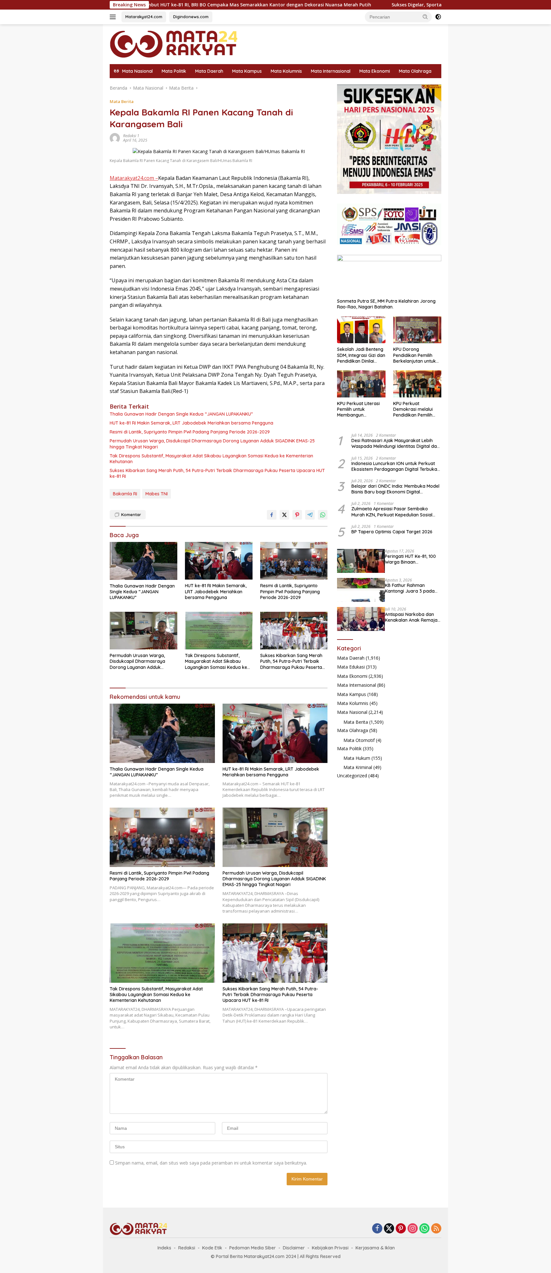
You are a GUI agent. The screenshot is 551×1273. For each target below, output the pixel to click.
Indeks (164, 1248)
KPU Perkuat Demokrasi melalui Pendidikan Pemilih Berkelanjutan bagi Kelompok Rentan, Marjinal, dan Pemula (415, 409)
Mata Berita (122, 101)
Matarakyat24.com (143, 16)
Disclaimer (294, 1248)
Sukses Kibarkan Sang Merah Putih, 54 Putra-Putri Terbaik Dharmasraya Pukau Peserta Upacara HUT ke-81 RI (217, 473)
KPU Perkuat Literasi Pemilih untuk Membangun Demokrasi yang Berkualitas (358, 409)
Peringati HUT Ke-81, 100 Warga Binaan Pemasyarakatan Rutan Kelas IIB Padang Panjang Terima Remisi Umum (412, 559)
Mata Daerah (209, 71)
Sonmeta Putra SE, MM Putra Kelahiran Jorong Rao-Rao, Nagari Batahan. (386, 304)
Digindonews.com (191, 16)
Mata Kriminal (357, 767)
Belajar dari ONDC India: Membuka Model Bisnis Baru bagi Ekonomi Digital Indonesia (395, 489)
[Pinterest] (401, 1228)
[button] (425, 16)
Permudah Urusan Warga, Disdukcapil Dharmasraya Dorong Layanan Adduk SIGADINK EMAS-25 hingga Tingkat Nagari (212, 443)
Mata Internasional (330, 71)
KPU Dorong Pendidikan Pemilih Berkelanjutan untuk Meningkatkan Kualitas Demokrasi (417, 355)
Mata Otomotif (359, 740)
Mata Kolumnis (286, 71)
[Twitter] (389, 1228)
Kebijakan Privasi (330, 1248)
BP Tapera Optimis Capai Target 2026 (391, 532)
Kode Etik (212, 1248)
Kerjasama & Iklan (375, 1248)
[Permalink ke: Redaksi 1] (115, 138)
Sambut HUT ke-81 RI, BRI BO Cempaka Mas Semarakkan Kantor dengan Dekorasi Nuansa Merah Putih (192, 5)
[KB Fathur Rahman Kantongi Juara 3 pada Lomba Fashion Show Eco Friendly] (361, 590)
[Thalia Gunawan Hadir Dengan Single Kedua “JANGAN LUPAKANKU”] (143, 561)
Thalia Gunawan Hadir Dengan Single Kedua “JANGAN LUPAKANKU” (181, 414)
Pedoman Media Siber (252, 1248)
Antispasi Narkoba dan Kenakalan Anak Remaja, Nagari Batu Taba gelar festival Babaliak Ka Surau (411, 617)
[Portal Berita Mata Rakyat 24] (173, 44)
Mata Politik (174, 71)
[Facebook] (377, 1228)
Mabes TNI (156, 494)
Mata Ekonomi (374, 71)
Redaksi (186, 1248)
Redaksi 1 (131, 135)
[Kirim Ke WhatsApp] (322, 515)
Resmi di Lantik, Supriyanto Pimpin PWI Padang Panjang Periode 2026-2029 (190, 432)
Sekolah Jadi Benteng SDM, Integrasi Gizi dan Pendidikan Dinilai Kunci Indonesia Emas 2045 (361, 355)
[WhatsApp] (424, 1228)
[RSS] (436, 1228)
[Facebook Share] (271, 515)
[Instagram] (413, 1228)
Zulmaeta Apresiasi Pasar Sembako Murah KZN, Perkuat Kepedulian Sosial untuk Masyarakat (391, 511)
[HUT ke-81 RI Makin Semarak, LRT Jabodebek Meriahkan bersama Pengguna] (219, 561)
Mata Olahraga (415, 71)
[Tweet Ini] (284, 515)
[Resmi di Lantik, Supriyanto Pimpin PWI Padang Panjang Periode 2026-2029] (294, 561)
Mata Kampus (247, 71)
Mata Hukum (356, 758)
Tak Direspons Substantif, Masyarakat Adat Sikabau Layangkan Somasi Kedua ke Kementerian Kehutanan (211, 458)
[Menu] (114, 16)
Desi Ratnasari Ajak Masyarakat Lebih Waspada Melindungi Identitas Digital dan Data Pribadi (395, 443)
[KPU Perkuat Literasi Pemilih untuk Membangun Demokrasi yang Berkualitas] (361, 383)
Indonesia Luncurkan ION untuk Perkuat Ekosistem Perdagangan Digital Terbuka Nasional (394, 466)
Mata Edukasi (351, 667)
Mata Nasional (352, 712)
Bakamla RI (125, 494)
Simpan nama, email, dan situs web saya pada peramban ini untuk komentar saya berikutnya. (211, 1163)
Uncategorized (352, 776)
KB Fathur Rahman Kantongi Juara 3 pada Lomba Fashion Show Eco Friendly (412, 588)
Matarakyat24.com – (134, 177)
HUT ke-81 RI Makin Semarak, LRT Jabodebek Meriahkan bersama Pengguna (191, 423)
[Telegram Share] (310, 515)
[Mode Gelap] (438, 16)
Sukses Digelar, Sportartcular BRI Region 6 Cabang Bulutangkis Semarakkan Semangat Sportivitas (437, 5)
